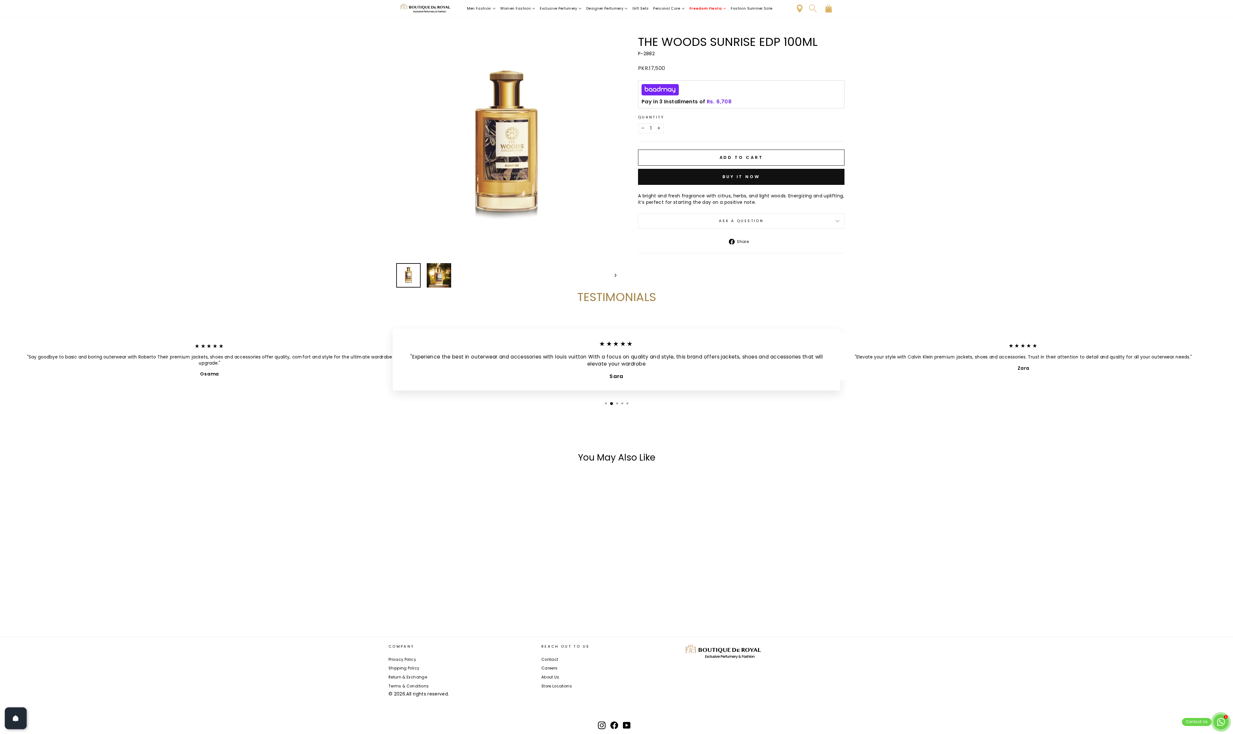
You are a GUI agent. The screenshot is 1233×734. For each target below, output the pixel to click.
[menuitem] (481, 8)
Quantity (651, 117)
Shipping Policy (404, 668)
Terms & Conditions (409, 686)
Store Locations (556, 686)
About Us (550, 677)
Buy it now (741, 177)
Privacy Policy (402, 659)
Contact (549, 659)
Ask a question (741, 220)
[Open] (16, 718)
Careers (549, 668)
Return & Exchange (408, 677)
